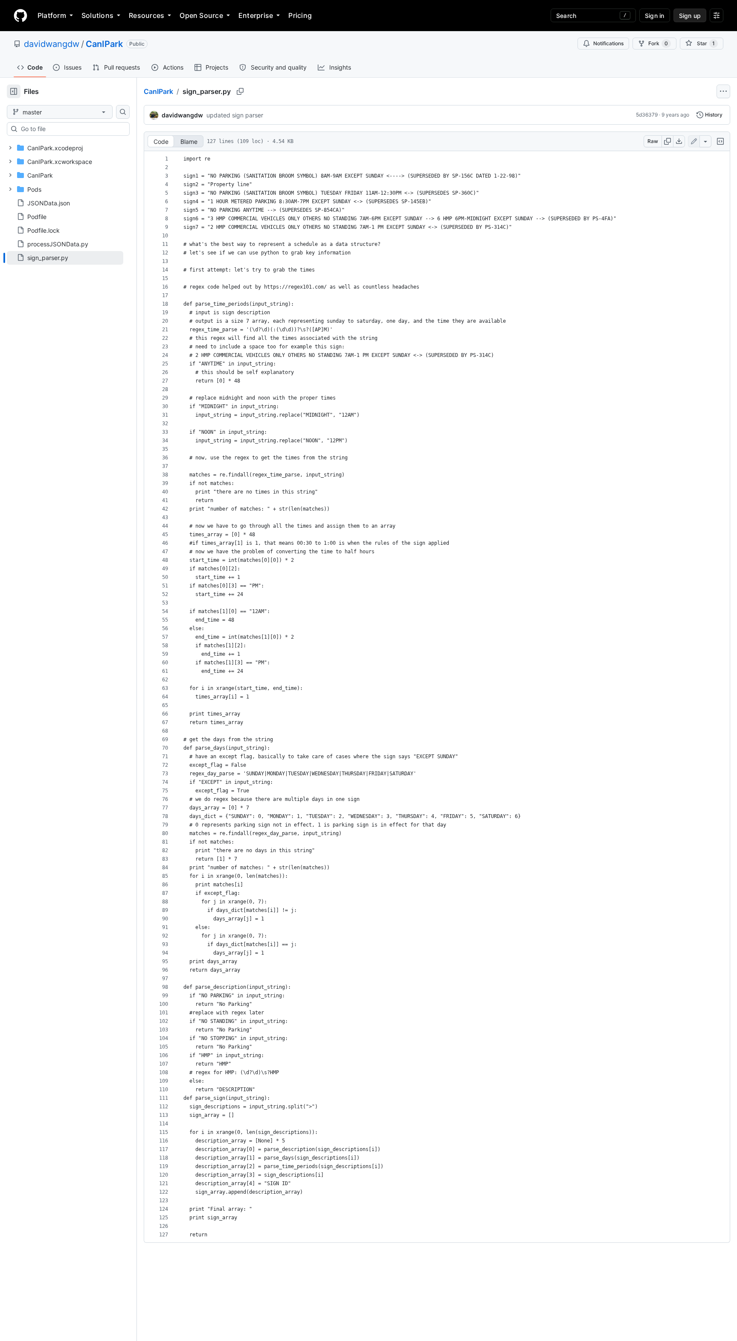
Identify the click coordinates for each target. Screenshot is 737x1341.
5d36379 (647, 114)
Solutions (97, 15)
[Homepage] (20, 15)
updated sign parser (234, 115)
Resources (146, 15)
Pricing (300, 15)
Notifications (608, 43)
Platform (52, 15)
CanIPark (104, 44)
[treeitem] (65, 258)
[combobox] (71, 129)
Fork (658, 43)
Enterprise (255, 15)
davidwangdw (51, 44)
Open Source (201, 15)
